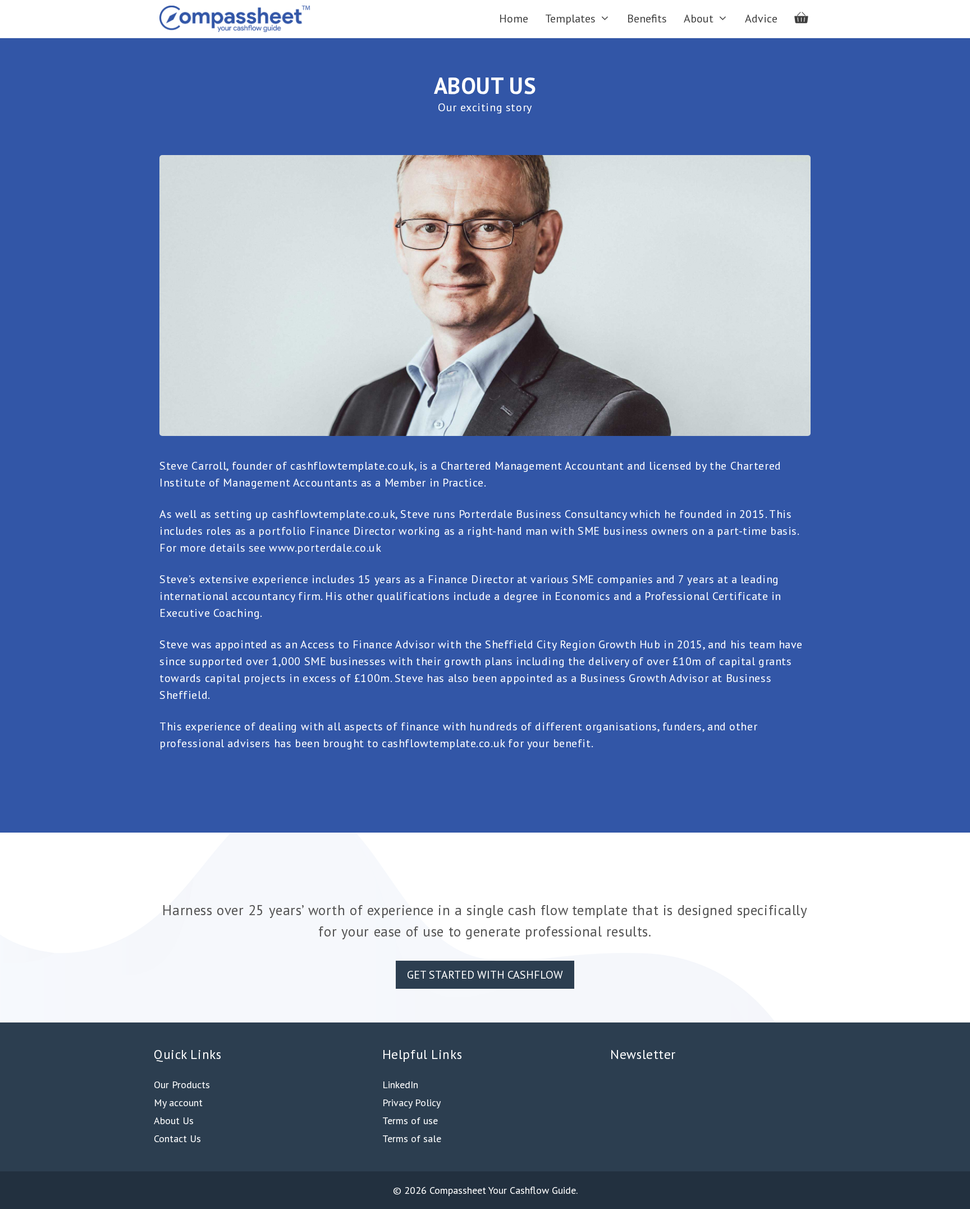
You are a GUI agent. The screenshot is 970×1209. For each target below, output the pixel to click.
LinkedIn (400, 1084)
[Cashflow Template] (237, 19)
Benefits (647, 18)
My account (178, 1102)
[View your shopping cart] (801, 19)
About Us (174, 1120)
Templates (570, 18)
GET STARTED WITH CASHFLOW (485, 974)
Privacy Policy (411, 1102)
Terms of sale (411, 1138)
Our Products (182, 1084)
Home (513, 18)
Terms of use (410, 1120)
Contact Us (177, 1138)
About (698, 18)
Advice (761, 18)
